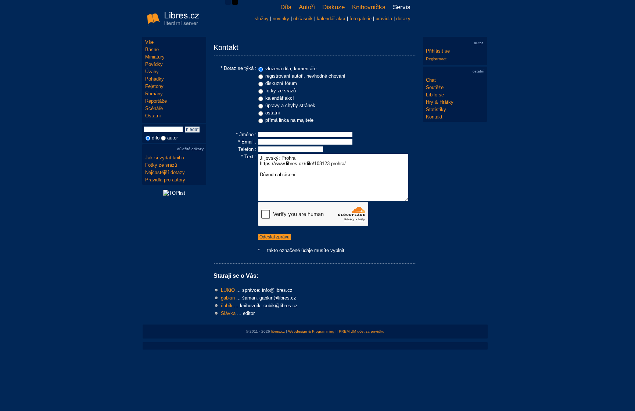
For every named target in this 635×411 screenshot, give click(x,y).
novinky (281, 18)
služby (262, 18)
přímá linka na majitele (289, 120)
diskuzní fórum (281, 83)
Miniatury (155, 57)
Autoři (307, 7)
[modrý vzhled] (228, 3)
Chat (431, 80)
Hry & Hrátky (439, 102)
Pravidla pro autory (165, 180)
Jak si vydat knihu (164, 157)
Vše (149, 42)
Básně (152, 49)
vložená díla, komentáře (290, 68)
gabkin (228, 298)
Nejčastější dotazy (165, 172)
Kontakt (434, 117)
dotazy (403, 18)
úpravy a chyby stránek (290, 105)
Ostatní (153, 115)
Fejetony (154, 86)
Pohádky (154, 79)
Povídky (154, 64)
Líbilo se (435, 95)
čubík (227, 305)
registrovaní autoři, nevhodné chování (305, 76)
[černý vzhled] (235, 3)
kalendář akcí (331, 18)
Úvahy (152, 71)
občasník (303, 18)
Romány (154, 93)
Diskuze (333, 7)
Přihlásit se (438, 51)
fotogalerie (360, 18)
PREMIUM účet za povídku (361, 331)
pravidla (384, 18)
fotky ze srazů (280, 90)
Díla (285, 7)
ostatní (272, 113)
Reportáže (156, 101)
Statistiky (436, 109)
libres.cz (278, 331)
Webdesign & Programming (311, 331)
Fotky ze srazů (161, 165)
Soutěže (435, 87)
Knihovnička (368, 7)
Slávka (228, 313)
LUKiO (228, 290)
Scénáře (154, 108)
